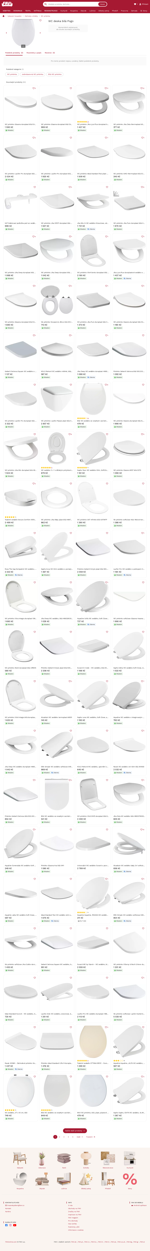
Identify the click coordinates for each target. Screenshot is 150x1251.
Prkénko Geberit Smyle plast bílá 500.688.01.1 (95, 569)
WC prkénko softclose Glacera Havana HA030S (131, 619)
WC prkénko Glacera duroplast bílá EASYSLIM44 (23, 322)
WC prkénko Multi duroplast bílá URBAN (20, 668)
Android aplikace (140, 1205)
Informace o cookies (75, 1230)
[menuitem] (6, 10)
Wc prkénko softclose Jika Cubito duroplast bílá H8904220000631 (30, 964)
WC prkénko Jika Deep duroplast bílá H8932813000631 (62, 273)
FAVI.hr (101, 1242)
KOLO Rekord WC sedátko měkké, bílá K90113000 (60, 371)
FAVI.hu (94, 1242)
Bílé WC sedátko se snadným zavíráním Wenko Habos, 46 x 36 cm (66, 816)
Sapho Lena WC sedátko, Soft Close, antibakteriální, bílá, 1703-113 (102, 717)
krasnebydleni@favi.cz (15, 1205)
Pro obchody (73, 1221)
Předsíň (108, 1188)
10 (143, 829)
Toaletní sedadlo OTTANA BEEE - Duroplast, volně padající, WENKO (103, 1063)
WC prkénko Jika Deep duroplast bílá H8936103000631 (26, 273)
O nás (70, 1205)
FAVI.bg (130, 1242)
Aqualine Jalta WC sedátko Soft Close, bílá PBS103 (24, 915)
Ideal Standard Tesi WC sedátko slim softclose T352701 (62, 915)
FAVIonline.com (11, 1242)
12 (143, 88)
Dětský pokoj (86, 1188)
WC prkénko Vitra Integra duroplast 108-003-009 (24, 619)
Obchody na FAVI (74, 1208)
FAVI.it (107, 1242)
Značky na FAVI (74, 1211)
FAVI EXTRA (72, 1224)
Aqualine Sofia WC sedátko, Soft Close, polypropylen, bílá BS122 (102, 619)
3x (88, 121)
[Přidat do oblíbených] (40, 20)
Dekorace (42, 1168)
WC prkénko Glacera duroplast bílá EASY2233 (59, 124)
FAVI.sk (74, 1242)
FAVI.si (142, 1242)
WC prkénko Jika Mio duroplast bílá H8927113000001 (25, 470)
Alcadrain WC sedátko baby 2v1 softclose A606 (131, 866)
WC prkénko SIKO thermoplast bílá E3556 (129, 174)
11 (107, 88)
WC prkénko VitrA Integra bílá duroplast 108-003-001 (25, 717)
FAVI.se (114, 1242)
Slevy (130, 1188)
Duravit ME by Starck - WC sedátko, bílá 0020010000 (97, 964)
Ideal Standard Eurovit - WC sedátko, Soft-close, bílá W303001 (29, 1014)
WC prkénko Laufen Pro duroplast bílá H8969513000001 (26, 421)
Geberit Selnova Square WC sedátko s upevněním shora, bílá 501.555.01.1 (33, 371)
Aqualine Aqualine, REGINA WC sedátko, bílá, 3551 (96, 915)
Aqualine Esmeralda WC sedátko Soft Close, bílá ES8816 (27, 866)
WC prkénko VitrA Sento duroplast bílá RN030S (95, 273)
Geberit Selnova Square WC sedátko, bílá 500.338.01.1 (62, 964)
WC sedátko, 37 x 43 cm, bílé (16, 1113)
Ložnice (64, 1188)
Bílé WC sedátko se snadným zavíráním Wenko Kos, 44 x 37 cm (101, 421)
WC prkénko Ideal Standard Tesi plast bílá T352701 (96, 174)
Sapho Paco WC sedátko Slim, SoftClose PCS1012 (96, 470)
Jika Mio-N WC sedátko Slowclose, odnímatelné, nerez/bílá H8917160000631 (107, 223)
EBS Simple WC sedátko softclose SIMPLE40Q (59, 767)
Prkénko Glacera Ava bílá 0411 (52, 866)
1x (51, 467)
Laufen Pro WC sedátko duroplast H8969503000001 (97, 1014)
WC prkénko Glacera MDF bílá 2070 (127, 470)
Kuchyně (130, 1168)
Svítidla (86, 1168)
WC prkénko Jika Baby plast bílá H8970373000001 (60, 520)
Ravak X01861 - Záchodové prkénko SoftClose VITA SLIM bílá (28, 1063)
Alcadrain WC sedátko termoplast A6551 (56, 717)
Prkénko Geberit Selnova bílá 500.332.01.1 (21, 816)
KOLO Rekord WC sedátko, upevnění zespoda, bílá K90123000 (101, 767)
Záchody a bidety (31, 16)
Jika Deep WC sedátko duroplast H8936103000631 (96, 371)
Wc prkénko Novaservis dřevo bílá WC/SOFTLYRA (60, 322)
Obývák (42, 1188)
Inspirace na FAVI (74, 1214)
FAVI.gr (136, 1242)
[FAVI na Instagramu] (10, 1225)
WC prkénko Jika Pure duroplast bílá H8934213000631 (98, 322)
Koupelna (20, 1188)
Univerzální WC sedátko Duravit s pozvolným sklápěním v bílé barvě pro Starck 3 (108, 866)
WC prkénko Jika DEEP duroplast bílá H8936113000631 (62, 223)
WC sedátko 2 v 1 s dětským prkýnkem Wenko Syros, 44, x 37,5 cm (67, 470)
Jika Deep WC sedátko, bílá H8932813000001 (58, 619)
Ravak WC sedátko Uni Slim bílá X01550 (128, 767)
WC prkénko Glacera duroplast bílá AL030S (130, 421)
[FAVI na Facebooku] (6, 1225)
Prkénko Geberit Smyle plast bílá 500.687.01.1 (58, 668)
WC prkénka (45, 16)
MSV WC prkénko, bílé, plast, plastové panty (94, 1113)
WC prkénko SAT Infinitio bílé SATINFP (92, 520)
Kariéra (8, 1211)
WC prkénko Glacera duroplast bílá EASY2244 (23, 124)
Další (78, 1137)
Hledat (102, 4)
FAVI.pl (80, 1242)
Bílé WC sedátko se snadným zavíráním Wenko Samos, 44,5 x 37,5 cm (68, 1113)
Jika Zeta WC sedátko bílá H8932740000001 (130, 816)
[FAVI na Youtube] (14, 1225)
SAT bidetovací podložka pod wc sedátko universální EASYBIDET (30, 223)
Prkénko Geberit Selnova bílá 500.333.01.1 (129, 371)
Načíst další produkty (73, 1131)
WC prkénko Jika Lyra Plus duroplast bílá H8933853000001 (100, 124)
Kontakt (8, 1208)
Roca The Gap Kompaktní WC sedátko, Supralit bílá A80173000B (29, 569)
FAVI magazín (73, 1218)
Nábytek (20, 1168)
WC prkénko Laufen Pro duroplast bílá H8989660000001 (26, 174)
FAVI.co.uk (121, 1242)
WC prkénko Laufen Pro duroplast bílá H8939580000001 (63, 174)
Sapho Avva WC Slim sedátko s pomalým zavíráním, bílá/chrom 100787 (68, 569)
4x (88, 418)
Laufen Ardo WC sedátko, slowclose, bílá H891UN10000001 (64, 1014)
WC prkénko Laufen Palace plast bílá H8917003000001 (62, 421)
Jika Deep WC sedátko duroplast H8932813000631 (24, 767)
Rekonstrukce (108, 1168)
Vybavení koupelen (14, 16)
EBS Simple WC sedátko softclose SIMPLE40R (131, 915)
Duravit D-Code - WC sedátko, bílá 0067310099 (95, 668)
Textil (64, 1168)
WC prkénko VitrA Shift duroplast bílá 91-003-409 (96, 816)
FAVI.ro (87, 1242)
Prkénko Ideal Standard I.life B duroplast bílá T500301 (62, 1063)
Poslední (89, 1137)
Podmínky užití (73, 1227)
